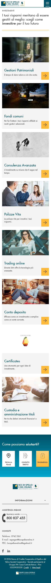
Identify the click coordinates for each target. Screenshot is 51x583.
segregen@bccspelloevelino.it (21, 539)
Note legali (36, 567)
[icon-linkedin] (8, 551)
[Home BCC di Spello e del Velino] (13, 3)
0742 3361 (16, 536)
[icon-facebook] (3, 551)
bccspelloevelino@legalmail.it (19, 543)
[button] (47, 3)
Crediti (26, 567)
